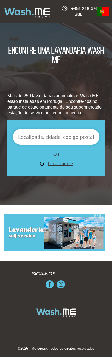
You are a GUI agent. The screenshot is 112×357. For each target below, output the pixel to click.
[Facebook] (50, 284)
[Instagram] (61, 284)
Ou (56, 154)
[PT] (103, 11)
